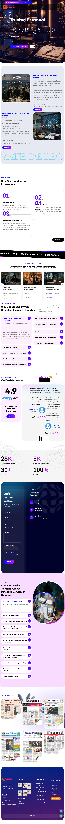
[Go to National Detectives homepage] (9, 6)
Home (28, 7)
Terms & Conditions (11, 554)
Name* (6, 509)
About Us (33, 7)
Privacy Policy (10, 555)
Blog (19, 806)
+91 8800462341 (38, 510)
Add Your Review (55, 798)
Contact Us (47, 7)
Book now (9, 561)
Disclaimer (20, 801)
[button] (62, 284)
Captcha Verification (10, 545)
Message (7, 532)
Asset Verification (40, 799)
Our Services (40, 7)
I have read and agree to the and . (13, 554)
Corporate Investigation (41, 802)
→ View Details (6, 298)
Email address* (8, 524)
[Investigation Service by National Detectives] (11, 709)
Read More (37, 109)
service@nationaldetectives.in (14, 2)
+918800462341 (7, 800)
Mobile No (7, 517)
